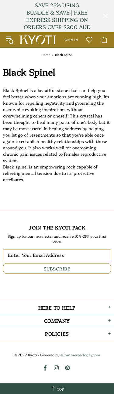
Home (45, 55)
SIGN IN (71, 39)
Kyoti (37, 40)
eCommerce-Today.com (80, 354)
